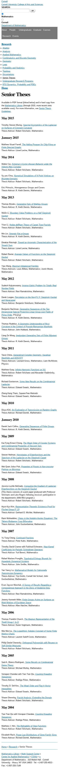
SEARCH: (6, 7)
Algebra (6, 48)
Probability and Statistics (14, 68)
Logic (5, 64)
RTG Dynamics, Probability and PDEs (19, 84)
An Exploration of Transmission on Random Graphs (34, 410)
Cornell (5, 22)
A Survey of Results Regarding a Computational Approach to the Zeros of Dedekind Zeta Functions (26, 588)
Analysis (6, 51)
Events (16, 36)
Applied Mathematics (12, 55)
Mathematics (7, 16)
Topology (6, 71)
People (12, 30)
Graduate (37, 30)
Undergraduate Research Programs (18, 81)
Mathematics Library (14, 105)
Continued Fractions (25, 538)
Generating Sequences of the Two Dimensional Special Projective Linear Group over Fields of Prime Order (27, 312)
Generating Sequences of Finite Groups (37, 426)
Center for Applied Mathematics (15, 757)
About (4, 30)
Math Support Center (30, 754)
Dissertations (8, 74)
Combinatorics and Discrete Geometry (19, 58)
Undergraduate (25, 30)
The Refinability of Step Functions (31, 726)
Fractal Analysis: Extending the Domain (34, 697)
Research (6, 36)
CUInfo (34, 757)
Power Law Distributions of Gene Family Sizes (36, 735)
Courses (46, 30)
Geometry (7, 61)
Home (5, 88)
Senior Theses (9, 78)
